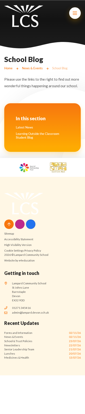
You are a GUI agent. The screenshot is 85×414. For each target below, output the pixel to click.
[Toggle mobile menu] (75, 13)
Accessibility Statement (18, 239)
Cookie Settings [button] (14, 250)
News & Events (32, 68)
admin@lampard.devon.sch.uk (30, 312)
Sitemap (9, 233)
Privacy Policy (32, 250)
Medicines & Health (42, 357)
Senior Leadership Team (42, 349)
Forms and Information (42, 332)
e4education (27, 260)
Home (8, 68)
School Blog (60, 68)
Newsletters (42, 345)
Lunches (42, 353)
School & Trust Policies (42, 341)
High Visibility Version (18, 244)
